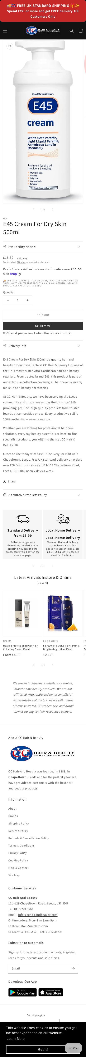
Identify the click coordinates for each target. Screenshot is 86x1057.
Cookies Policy (18, 860)
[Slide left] (33, 209)
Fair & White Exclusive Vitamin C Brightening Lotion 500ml (61, 647)
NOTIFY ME (43, 326)
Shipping (21, 262)
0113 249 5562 (23, 909)
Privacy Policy (17, 853)
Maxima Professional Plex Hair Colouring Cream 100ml (20, 647)
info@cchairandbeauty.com (37, 915)
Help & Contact (18, 868)
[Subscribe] (73, 968)
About (12, 808)
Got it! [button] (43, 1049)
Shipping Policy (18, 823)
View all (43, 583)
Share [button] (12, 481)
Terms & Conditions (21, 845)
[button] (5, 30)
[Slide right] (52, 209)
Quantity (8, 292)
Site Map (14, 875)
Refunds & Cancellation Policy (28, 838)
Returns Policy (18, 831)
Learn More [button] (16, 1038)
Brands (13, 816)
